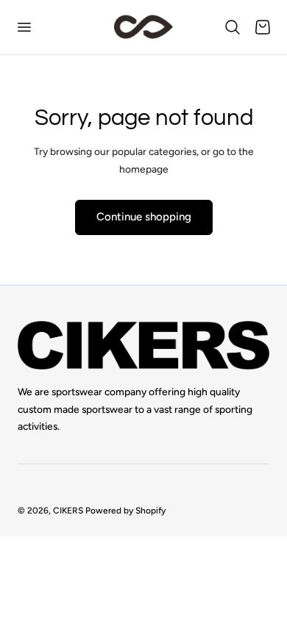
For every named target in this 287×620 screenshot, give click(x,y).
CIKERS (68, 510)
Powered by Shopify (125, 510)
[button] (23, 27)
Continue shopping (143, 216)
